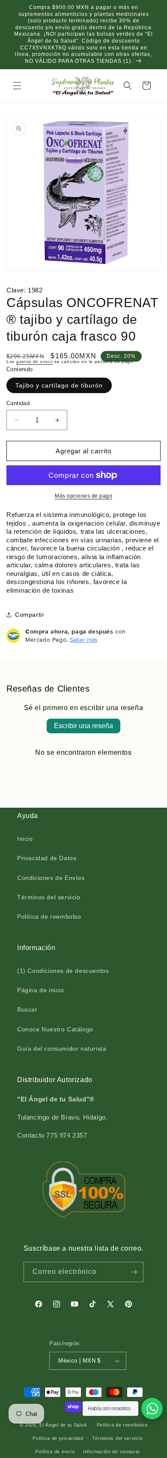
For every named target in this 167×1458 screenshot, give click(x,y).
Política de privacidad (58, 1438)
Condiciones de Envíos (51, 877)
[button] (17, 85)
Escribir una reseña (83, 725)
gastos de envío (34, 361)
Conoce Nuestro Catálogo (55, 1029)
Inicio (25, 838)
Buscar (27, 1009)
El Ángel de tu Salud (62, 1424)
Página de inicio (40, 990)
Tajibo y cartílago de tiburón (59, 385)
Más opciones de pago (83, 496)
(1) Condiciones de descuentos (63, 970)
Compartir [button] (29, 614)
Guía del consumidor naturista (61, 1048)
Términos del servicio (49, 897)
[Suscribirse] (133, 1272)
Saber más (84, 639)
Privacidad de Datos (46, 858)
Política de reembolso (49, 916)
